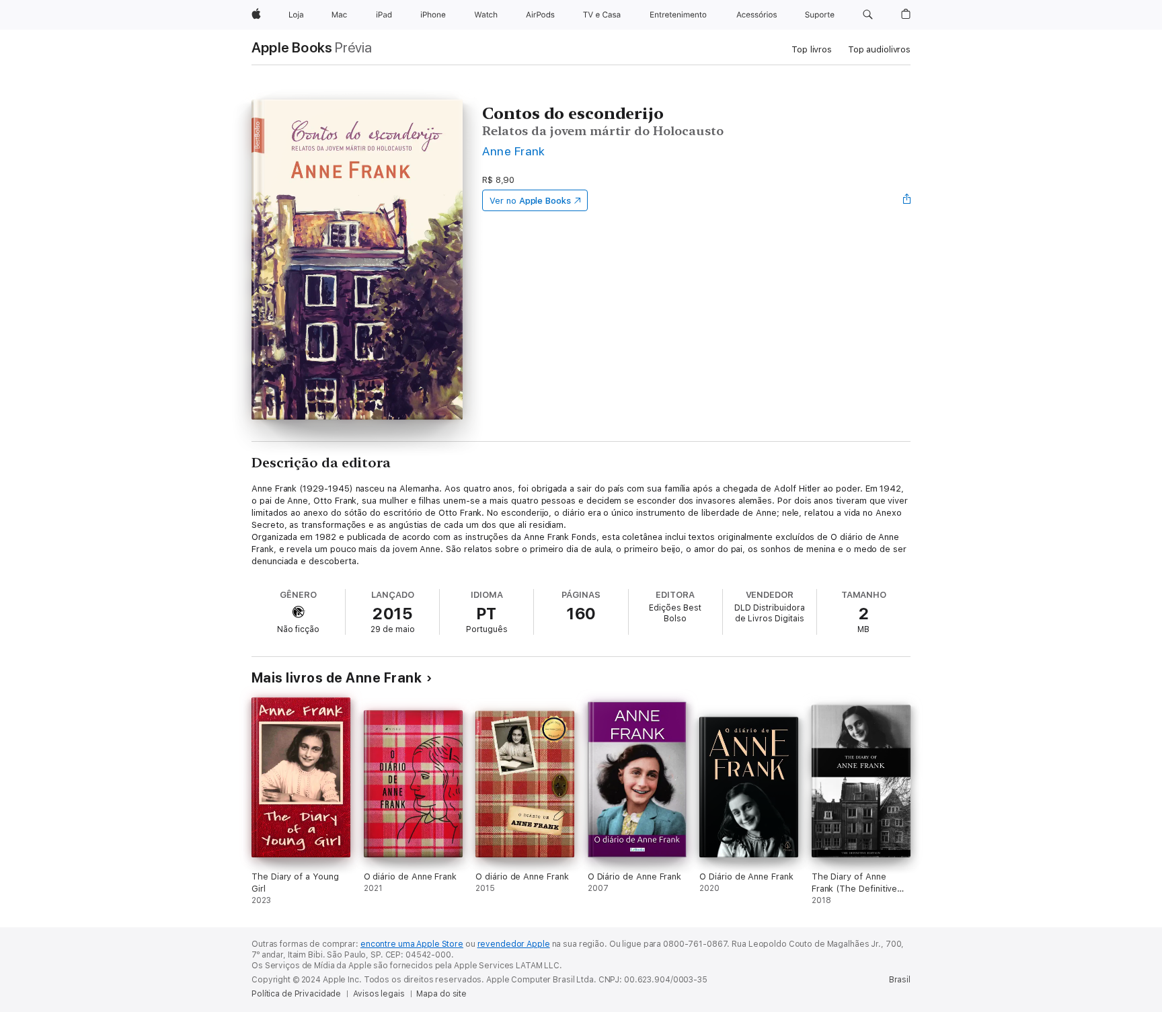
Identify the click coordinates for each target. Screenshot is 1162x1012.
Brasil (900, 979)
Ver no (530, 201)
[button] (867, 15)
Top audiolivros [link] (879, 49)
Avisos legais (378, 994)
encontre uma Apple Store (411, 944)
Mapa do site (441, 994)
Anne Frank (513, 151)
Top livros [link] (811, 49)
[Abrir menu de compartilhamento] (907, 200)
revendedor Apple (513, 944)
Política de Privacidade (296, 994)
